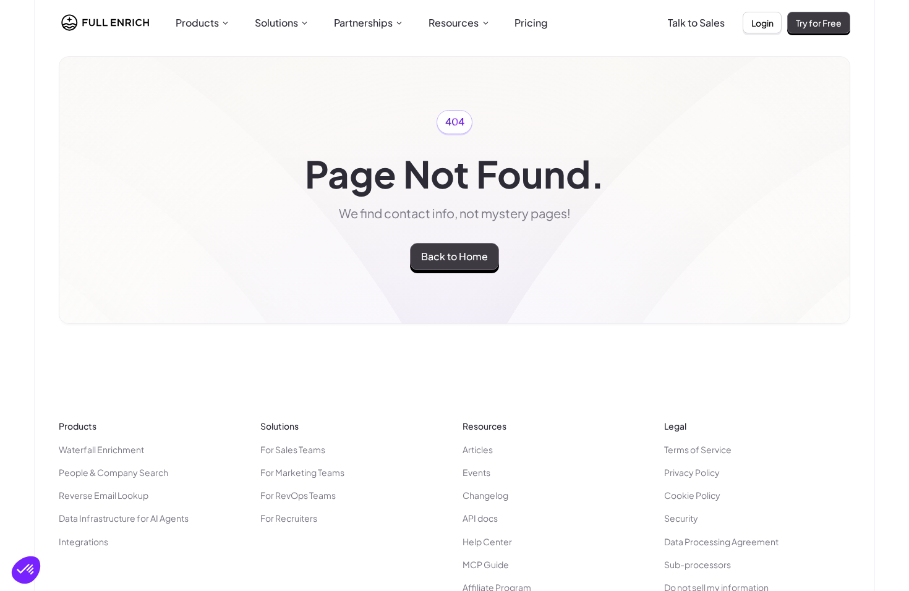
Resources (454, 22)
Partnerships (363, 22)
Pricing (531, 22)
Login (762, 22)
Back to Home (454, 256)
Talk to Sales (696, 22)
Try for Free (819, 22)
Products (197, 22)
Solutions (276, 22)
